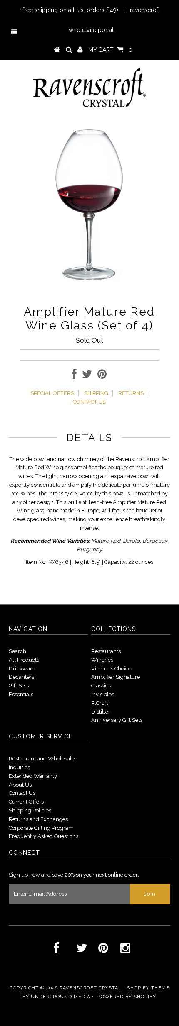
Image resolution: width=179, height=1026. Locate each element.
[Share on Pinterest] (102, 376)
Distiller (100, 712)
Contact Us (22, 793)
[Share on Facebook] (74, 376)
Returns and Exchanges (38, 819)
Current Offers (26, 802)
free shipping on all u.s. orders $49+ (70, 10)
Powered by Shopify (126, 996)
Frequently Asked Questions (43, 836)
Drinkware (22, 668)
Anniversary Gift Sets (116, 720)
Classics (101, 685)
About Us (20, 785)
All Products (24, 660)
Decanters (21, 677)
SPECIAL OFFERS (52, 393)
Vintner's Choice (111, 668)
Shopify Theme (148, 988)
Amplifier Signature (115, 677)
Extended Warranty (33, 776)
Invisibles (102, 694)
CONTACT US (89, 402)
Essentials (21, 694)
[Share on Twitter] (87, 376)
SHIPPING (96, 393)
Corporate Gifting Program (41, 828)
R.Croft (99, 703)
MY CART (110, 49)
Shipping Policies (30, 810)
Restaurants (106, 651)
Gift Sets (19, 685)
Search (17, 651)
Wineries (102, 660)
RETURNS (131, 393)
